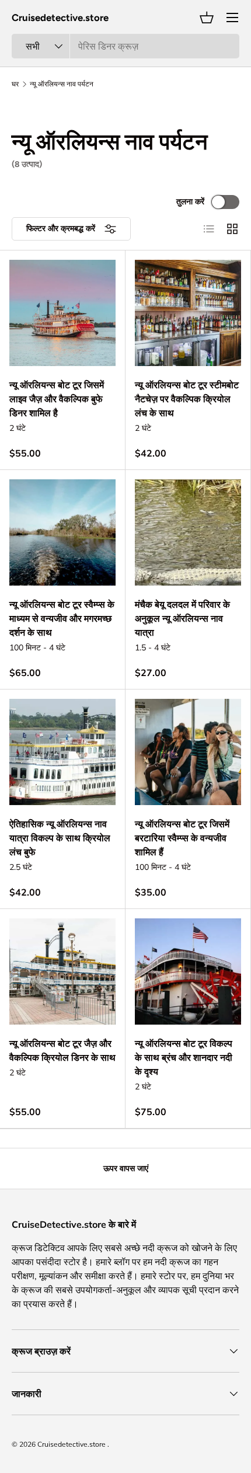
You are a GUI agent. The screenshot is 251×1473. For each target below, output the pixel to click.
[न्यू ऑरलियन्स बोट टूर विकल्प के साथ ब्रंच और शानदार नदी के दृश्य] (188, 971)
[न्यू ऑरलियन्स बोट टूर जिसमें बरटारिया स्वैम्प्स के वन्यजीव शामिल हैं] (188, 752)
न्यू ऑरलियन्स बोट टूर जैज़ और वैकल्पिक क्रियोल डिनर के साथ (62, 1050)
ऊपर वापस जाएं (125, 1168)
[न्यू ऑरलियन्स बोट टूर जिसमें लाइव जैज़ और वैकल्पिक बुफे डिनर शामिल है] (62, 313)
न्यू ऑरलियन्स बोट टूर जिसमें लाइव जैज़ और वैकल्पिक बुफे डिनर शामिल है (56, 399)
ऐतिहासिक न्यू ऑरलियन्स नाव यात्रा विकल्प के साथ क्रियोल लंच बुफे (59, 838)
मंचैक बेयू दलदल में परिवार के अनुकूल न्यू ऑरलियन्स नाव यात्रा (182, 618)
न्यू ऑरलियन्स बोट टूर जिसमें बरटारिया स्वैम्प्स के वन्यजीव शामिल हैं (182, 838)
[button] (206, 17)
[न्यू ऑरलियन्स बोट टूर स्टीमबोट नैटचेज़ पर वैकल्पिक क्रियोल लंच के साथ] (188, 313)
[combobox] (125, 46)
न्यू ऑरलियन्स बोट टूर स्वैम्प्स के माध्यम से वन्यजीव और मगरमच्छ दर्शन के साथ (61, 618)
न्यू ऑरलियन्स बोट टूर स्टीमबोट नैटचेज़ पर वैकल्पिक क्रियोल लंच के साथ (187, 399)
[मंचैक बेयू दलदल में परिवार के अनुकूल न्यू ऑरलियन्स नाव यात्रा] (188, 532)
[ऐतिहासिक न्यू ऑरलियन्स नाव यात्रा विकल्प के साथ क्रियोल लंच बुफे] (62, 752)
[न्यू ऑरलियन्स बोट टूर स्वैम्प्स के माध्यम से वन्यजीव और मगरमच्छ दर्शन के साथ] (62, 532)
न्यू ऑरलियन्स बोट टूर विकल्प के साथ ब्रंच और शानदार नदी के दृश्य (183, 1057)
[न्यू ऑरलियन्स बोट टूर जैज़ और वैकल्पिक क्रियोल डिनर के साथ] (62, 971)
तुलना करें (190, 201)
